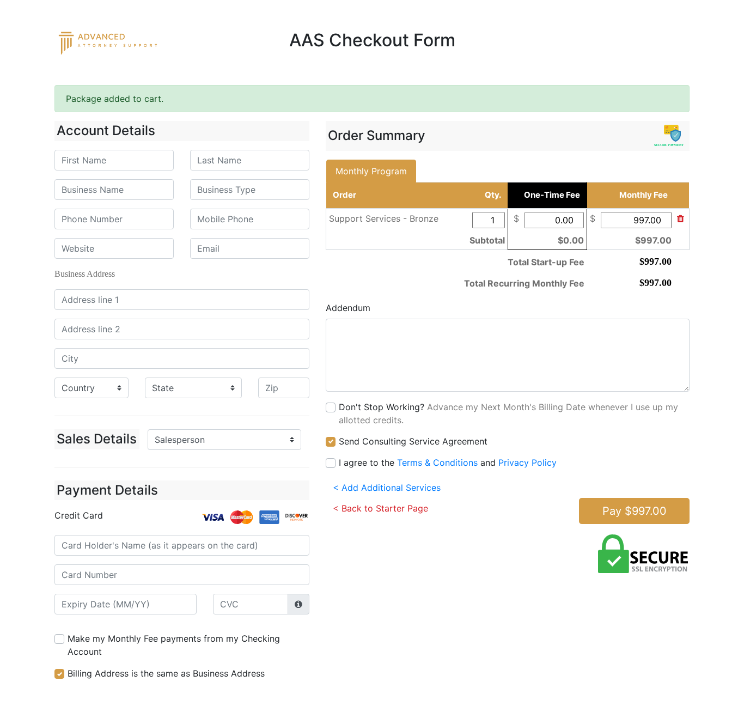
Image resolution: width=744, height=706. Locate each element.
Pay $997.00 (634, 511)
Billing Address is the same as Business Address (166, 673)
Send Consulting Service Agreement (413, 441)
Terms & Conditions (437, 462)
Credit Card (78, 515)
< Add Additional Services (387, 487)
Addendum (348, 307)
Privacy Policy (527, 462)
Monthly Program (371, 171)
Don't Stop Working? (508, 413)
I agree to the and (448, 462)
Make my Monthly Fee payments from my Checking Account (174, 645)
